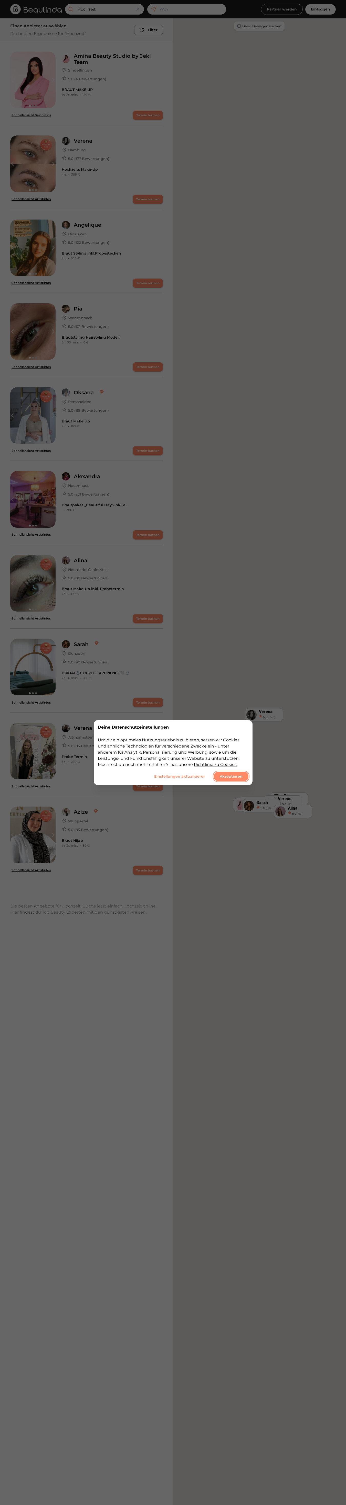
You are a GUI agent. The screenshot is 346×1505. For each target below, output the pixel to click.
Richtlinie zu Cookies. (215, 764)
